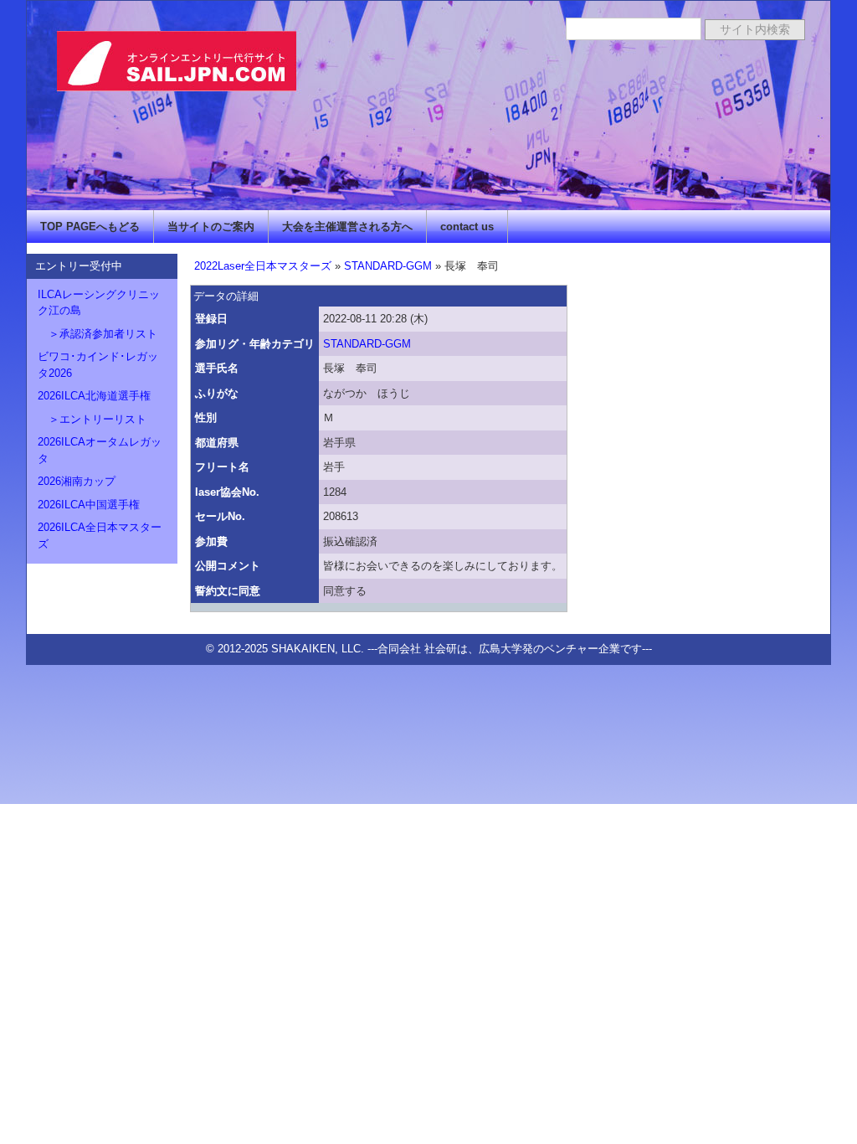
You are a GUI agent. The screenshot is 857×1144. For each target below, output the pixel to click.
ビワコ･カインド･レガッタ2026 (98, 364)
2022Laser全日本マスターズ (262, 266)
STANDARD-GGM (388, 266)
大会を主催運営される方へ (347, 226)
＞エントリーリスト (92, 419)
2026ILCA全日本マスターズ (100, 535)
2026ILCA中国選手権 (89, 504)
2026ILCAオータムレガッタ (100, 450)
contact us (467, 226)
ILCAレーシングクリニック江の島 (99, 302)
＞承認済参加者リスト (97, 333)
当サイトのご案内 (210, 226)
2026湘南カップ (76, 481)
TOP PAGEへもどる (90, 226)
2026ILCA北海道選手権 (94, 395)
